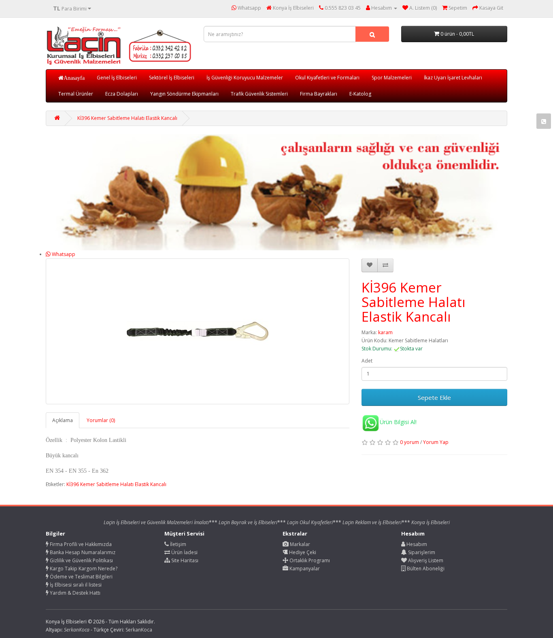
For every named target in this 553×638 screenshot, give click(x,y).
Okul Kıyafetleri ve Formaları (327, 77)
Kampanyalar (304, 568)
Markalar (299, 544)
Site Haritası (184, 560)
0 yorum (409, 442)
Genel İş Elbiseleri (117, 77)
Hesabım (416, 544)
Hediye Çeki (302, 552)
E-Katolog (360, 93)
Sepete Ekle (434, 397)
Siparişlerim (421, 552)
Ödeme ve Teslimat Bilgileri (81, 576)
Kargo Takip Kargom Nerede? (83, 568)
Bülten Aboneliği (425, 568)
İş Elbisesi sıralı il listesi (75, 584)
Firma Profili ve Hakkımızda (80, 544)
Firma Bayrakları (318, 93)
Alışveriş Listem (425, 560)
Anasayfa (74, 78)
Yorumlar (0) (101, 420)
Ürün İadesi (184, 552)
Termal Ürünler (75, 93)
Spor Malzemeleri (392, 77)
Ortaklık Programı (309, 560)
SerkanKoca (138, 629)
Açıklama (62, 420)
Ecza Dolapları (121, 93)
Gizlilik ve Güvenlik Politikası (81, 560)
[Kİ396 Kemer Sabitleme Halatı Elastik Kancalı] (197, 331)
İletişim (177, 544)
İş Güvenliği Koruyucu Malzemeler (244, 77)
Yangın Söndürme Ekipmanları (184, 93)
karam (385, 332)
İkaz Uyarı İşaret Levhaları (453, 77)
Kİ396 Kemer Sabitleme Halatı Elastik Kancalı (127, 118)
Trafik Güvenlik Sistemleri (259, 93)
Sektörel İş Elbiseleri (171, 77)
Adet (367, 360)
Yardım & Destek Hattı (74, 592)
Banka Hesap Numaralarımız (82, 552)
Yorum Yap (436, 442)
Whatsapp (63, 254)
